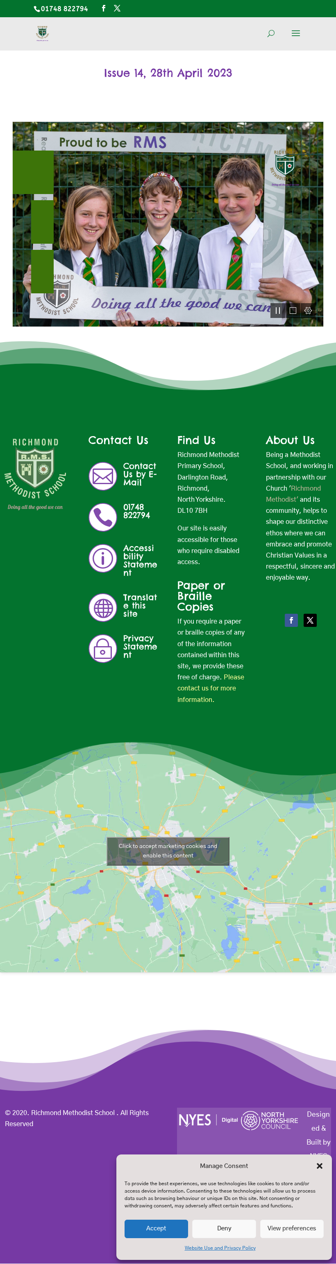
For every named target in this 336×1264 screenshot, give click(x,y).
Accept (156, 1228)
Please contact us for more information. (210, 688)
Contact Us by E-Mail (140, 474)
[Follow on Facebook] (291, 620)
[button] (320, 1166)
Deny (224, 1228)
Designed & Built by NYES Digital (318, 1142)
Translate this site (140, 605)
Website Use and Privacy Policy (220, 1248)
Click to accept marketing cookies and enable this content (168, 851)
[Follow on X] (310, 620)
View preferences (292, 1228)
